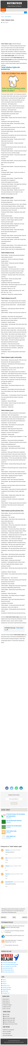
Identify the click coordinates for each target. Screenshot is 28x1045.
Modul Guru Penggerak (9, 1029)
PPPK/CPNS (5, 991)
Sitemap (22, 1042)
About (5, 1042)
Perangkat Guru (6, 993)
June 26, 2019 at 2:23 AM (18, 881)
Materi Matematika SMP (9, 1020)
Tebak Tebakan (5, 22)
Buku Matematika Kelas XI (8, 972)
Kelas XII (4, 983)
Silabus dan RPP (7, 1006)
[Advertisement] (14, 33)
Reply (6, 854)
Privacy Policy (12, 1042)
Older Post (25, 917)
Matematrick (14, 3)
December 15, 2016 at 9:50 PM (14, 858)
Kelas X (4, 979)
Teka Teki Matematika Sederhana (14, 820)
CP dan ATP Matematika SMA (9, 962)
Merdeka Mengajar (7, 989)
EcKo (6, 858)
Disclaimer (18, 1042)
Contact (8, 1042)
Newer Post (3, 917)
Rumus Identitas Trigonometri (11, 945)
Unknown (7, 850)
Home (14, 917)
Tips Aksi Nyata (7, 1033)
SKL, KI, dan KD (7, 1008)
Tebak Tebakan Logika (11, 831)
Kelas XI (4, 981)
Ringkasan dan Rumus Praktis (10, 1024)
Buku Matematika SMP (7, 968)
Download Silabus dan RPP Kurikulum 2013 (14, 935)
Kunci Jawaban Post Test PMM (9, 966)
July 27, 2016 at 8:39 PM (15, 850)
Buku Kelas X (6, 999)
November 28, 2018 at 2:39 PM (16, 874)
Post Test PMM (7, 1031)
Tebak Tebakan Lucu (10, 836)
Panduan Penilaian (8, 1004)
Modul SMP (6, 1016)
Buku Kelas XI (7, 1001)
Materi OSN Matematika (9, 1022)
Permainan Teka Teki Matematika (14, 826)
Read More (8, 817)
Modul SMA (6, 1014)
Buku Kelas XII (7, 1003)
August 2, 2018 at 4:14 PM (15, 865)
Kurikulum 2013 (6, 985)
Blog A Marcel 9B (9, 881)
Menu (4, 10)
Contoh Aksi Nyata (8, 1035)
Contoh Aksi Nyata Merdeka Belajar (10, 964)
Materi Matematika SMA (9, 1018)
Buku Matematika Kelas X (8, 970)
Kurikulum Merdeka (7, 987)
